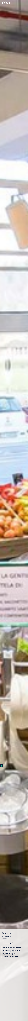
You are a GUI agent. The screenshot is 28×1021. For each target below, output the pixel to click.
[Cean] (7, 3)
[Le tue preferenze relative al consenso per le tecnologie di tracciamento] (1, 765)
